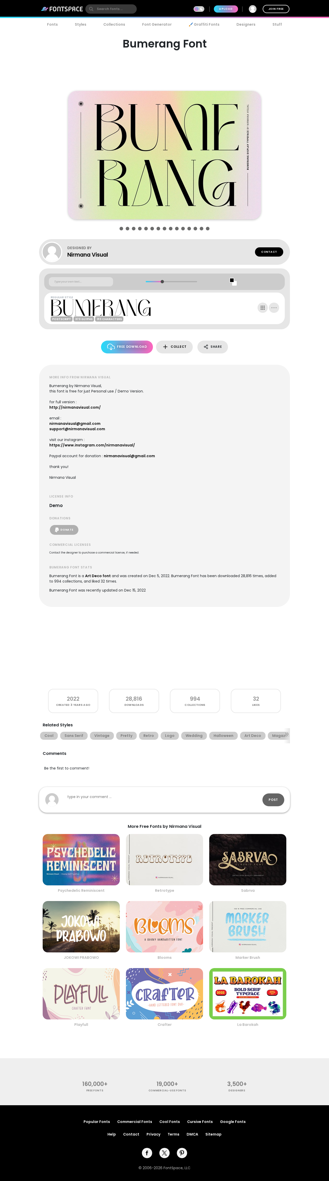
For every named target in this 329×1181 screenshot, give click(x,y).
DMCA (192, 1134)
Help (111, 1134)
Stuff (277, 24)
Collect (179, 346)
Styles (80, 24)
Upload (226, 9)
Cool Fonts (169, 1121)
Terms (173, 1134)
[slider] (162, 281)
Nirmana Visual (87, 254)
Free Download (132, 346)
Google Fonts (233, 1121)
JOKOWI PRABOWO (81, 957)
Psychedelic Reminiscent (81, 890)
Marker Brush (247, 957)
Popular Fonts (97, 1121)
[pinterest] (182, 1153)
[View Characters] (263, 308)
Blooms (165, 957)
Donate (66, 530)
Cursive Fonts (200, 1121)
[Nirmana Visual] (54, 252)
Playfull (81, 1024)
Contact (269, 252)
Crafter (165, 1024)
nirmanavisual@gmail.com (74, 423)
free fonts (95, 1090)
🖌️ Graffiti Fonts (204, 24)
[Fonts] (62, 9)
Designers (245, 24)
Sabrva (248, 890)
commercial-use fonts (167, 1090)
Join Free (276, 9)
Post (273, 800)
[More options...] (274, 308)
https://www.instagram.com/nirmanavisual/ (92, 445)
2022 (73, 698)
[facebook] (147, 1153)
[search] (111, 9)
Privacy (153, 1134)
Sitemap (213, 1134)
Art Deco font (98, 575)
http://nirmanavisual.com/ (75, 407)
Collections (114, 24)
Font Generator (157, 24)
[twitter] (164, 1153)
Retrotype (164, 890)
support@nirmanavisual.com (77, 429)
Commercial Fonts (134, 1121)
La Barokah (247, 1024)
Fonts (52, 24)
